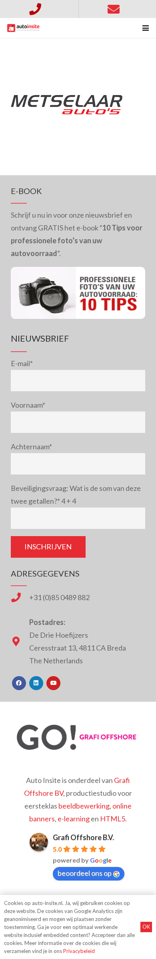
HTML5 (112, 818)
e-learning (74, 818)
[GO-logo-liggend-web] (78, 737)
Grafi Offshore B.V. (83, 837)
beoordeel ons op (85, 873)
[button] (146, 28)
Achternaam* (31, 446)
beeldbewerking (84, 805)
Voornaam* (28, 404)
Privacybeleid (79, 951)
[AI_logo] (23, 28)
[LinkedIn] (36, 683)
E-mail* (22, 363)
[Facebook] (19, 683)
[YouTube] (53, 683)
